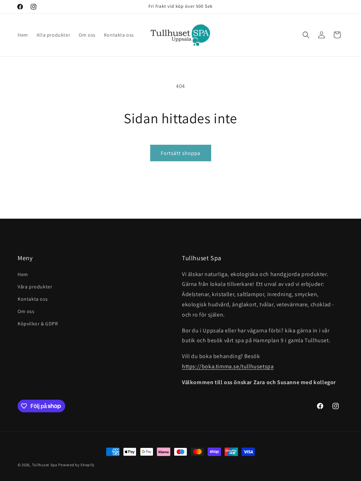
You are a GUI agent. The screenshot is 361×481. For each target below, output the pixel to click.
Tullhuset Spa (44, 464)
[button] (306, 35)
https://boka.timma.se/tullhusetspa (228, 366)
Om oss (26, 311)
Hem (23, 274)
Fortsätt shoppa (181, 153)
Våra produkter (35, 286)
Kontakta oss (33, 299)
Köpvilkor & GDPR (38, 323)
